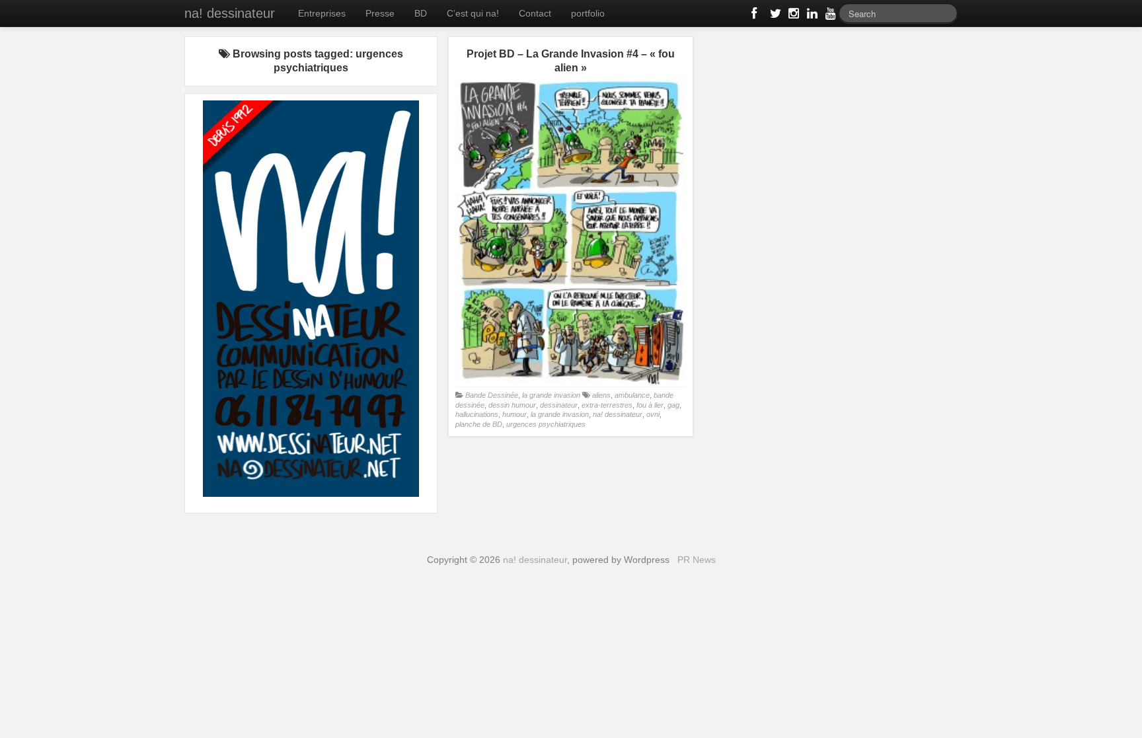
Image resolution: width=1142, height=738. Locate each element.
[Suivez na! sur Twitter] (774, 16)
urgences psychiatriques (546, 424)
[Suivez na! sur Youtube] (829, 16)
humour (514, 414)
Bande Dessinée (491, 395)
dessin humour (512, 405)
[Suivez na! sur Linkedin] (811, 16)
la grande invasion (551, 395)
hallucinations (476, 414)
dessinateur (559, 405)
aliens (601, 395)
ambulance (632, 395)
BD (420, 13)
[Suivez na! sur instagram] (792, 16)
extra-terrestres (607, 405)
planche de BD (478, 424)
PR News (696, 559)
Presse (380, 13)
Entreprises (322, 13)
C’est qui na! (473, 13)
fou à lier (650, 405)
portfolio (588, 13)
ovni (653, 414)
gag (673, 405)
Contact (535, 13)
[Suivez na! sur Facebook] (755, 16)
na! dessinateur (229, 13)
